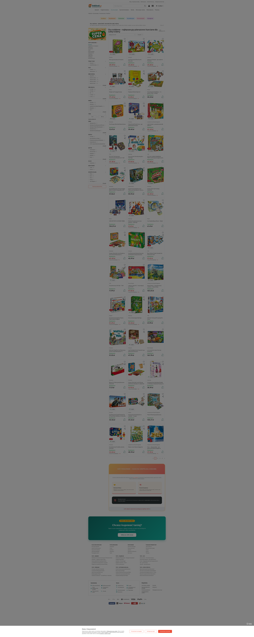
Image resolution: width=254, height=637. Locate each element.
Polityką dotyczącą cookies (112, 631)
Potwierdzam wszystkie (165, 631)
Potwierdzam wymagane (136, 631)
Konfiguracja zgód (151, 631)
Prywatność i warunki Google (104, 633)
